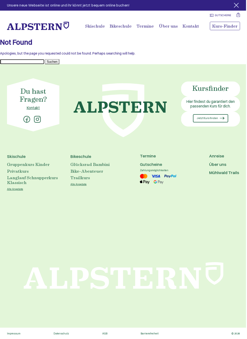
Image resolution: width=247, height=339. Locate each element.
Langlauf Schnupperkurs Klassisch (32, 180)
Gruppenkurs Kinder (28, 164)
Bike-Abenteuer (86, 171)
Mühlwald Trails (224, 172)
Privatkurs (18, 171)
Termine (145, 26)
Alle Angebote (15, 189)
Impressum (14, 333)
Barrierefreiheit (149, 333)
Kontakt (190, 26)
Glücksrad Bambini (90, 164)
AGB (104, 333)
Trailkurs (80, 177)
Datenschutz (61, 333)
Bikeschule (121, 26)
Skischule (95, 26)
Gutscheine (151, 164)
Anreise (216, 155)
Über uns (168, 26)
